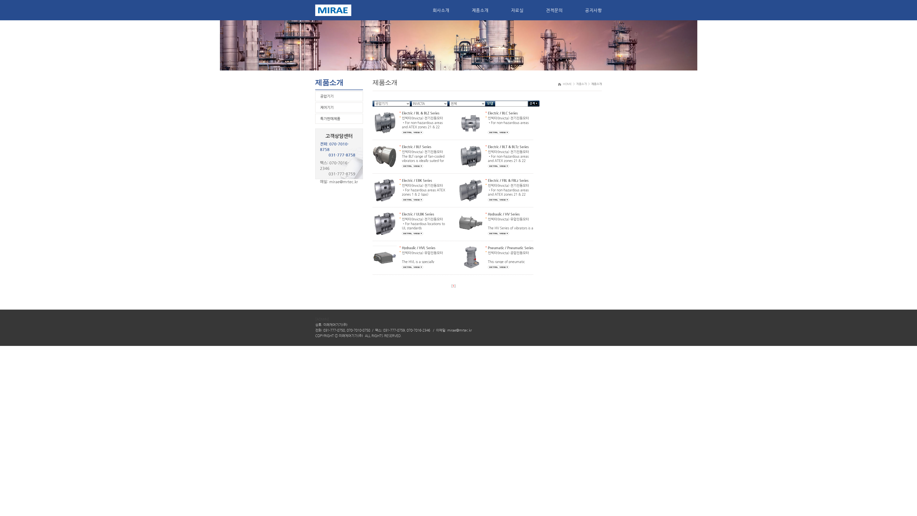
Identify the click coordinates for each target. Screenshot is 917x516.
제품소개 (480, 10)
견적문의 (554, 10)
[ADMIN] (322, 319)
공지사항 (593, 10)
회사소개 (441, 10)
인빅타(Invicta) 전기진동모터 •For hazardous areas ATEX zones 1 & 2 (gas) (423, 189)
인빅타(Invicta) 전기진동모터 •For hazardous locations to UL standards (423, 223)
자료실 (517, 10)
